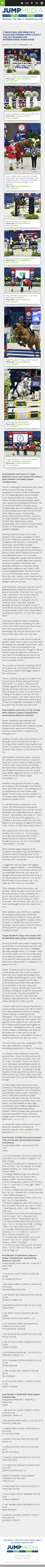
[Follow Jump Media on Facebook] (32, 3)
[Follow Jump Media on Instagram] (42, 3)
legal (28, 1555)
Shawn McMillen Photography (18, 80)
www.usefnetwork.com (22, 1132)
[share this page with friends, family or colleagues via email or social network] (22, 3)
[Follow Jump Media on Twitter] (37, 3)
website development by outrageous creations (22, 1557)
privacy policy (20, 1555)
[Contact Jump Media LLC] (27, 3)
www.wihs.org (18, 1119)
